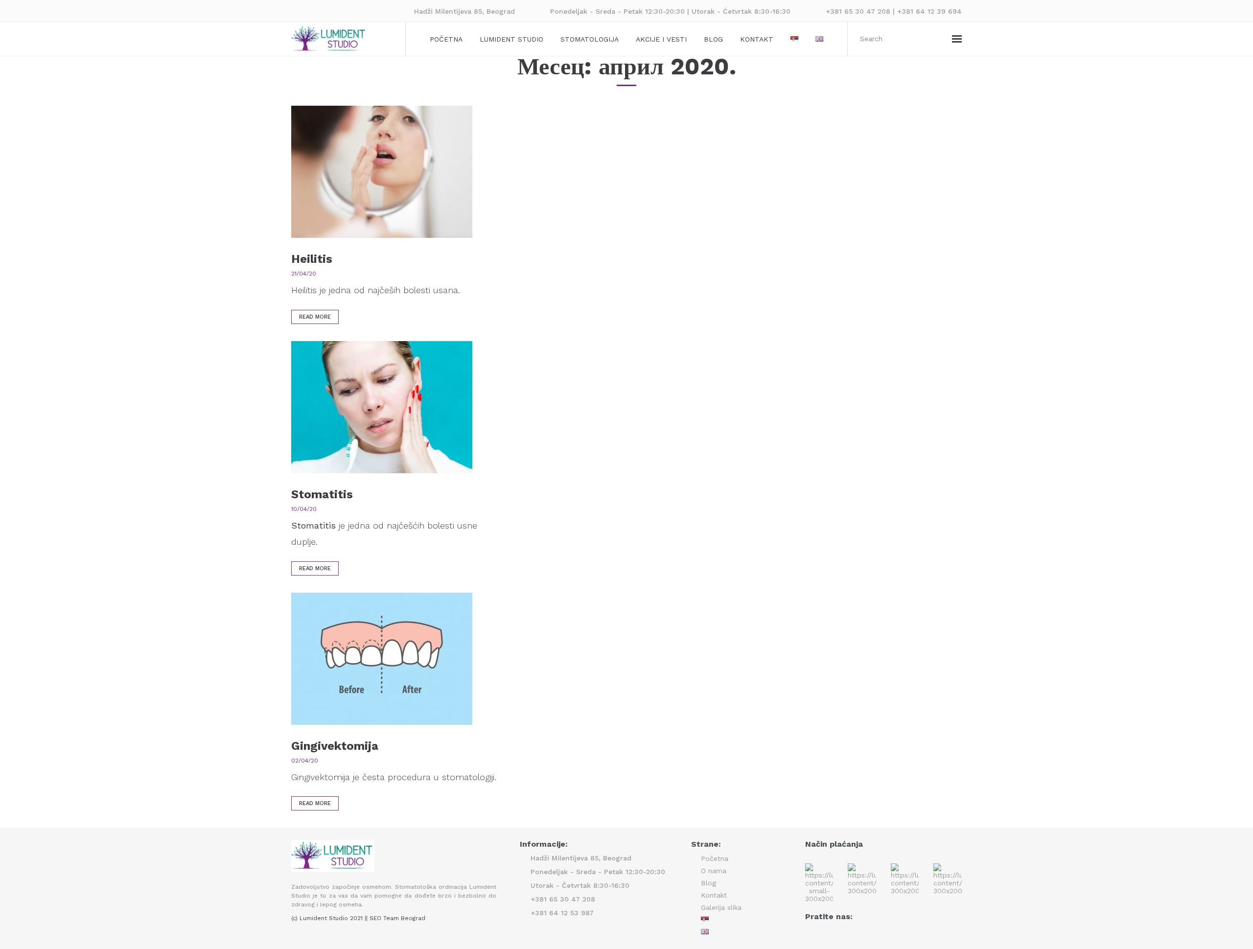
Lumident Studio (511, 39)
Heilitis (311, 259)
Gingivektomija (334, 746)
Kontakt (756, 39)
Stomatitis (322, 494)
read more (315, 317)
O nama (713, 871)
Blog (713, 39)
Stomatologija (589, 39)
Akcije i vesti (661, 39)
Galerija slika (721, 907)
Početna (446, 39)
